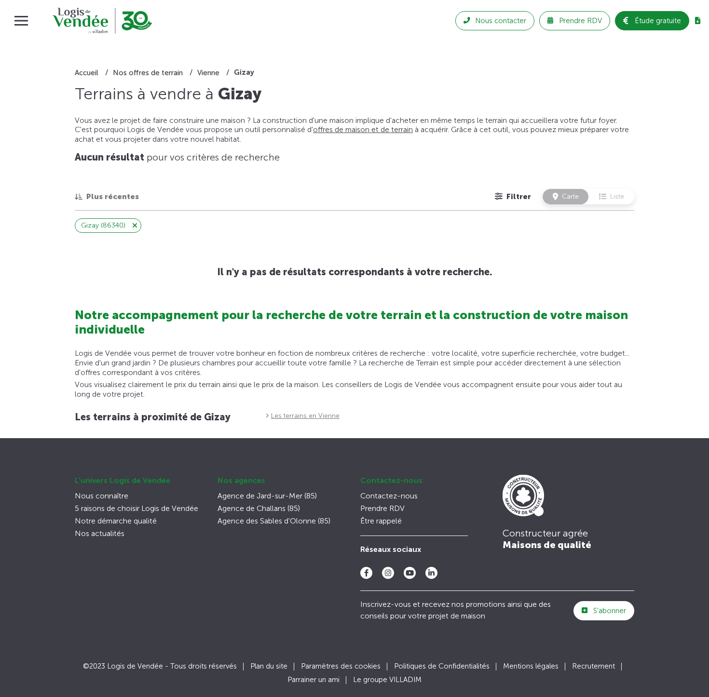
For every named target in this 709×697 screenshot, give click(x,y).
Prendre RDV (382, 508)
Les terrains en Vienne (305, 416)
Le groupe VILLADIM (387, 679)
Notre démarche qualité (116, 520)
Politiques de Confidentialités (442, 666)
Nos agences (241, 480)
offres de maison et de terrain (363, 129)
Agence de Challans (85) (259, 508)
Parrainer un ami (313, 679)
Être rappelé (381, 520)
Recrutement (593, 666)
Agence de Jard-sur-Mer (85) (267, 495)
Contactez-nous (391, 480)
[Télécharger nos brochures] (697, 20)
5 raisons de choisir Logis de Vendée (136, 508)
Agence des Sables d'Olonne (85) (274, 520)
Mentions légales (531, 666)
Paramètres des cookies (341, 666)
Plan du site (268, 666)
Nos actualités (99, 533)
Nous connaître (101, 495)
